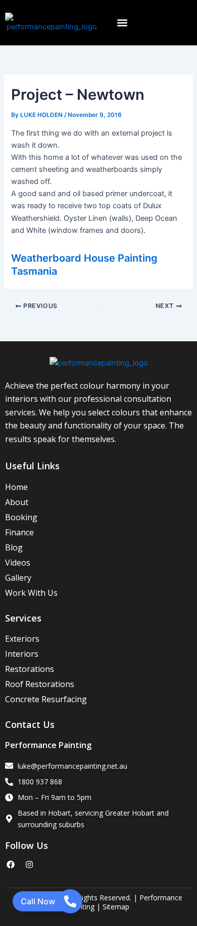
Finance (19, 532)
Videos (17, 562)
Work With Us (31, 592)
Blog (14, 547)
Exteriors (22, 638)
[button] (122, 23)
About (16, 502)
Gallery (18, 577)
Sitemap (116, 906)
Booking (21, 517)
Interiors (21, 653)
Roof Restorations (39, 684)
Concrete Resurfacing (46, 699)
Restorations (29, 668)
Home (16, 486)
